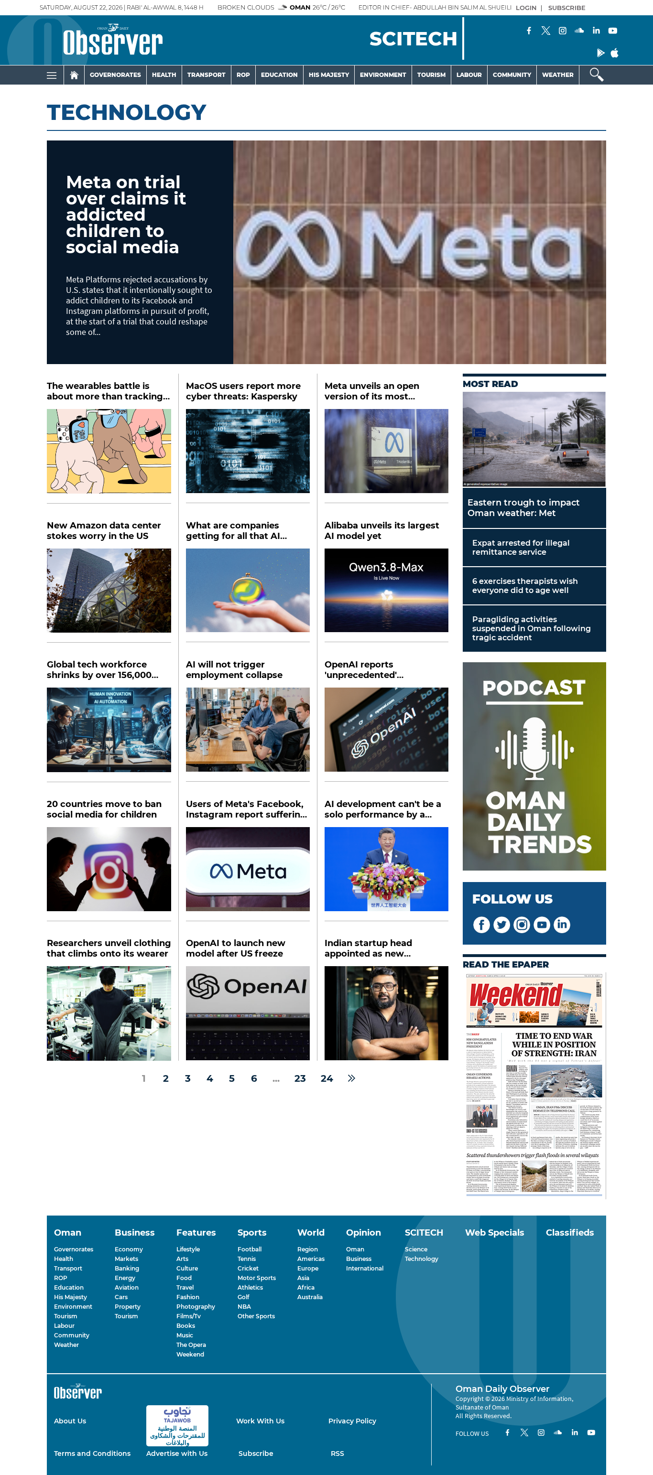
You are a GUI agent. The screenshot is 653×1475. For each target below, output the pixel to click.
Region (307, 1249)
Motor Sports (257, 1277)
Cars (121, 1297)
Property (128, 1306)
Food (184, 1277)
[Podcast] (534, 767)
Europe (307, 1268)
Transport (206, 74)
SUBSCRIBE (567, 7)
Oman (355, 1249)
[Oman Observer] (101, 40)
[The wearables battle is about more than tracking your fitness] (109, 456)
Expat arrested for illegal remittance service (521, 547)
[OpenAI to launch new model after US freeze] (248, 1013)
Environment (383, 74)
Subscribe (256, 1453)
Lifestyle (188, 1249)
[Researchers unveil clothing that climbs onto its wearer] (109, 1013)
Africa (306, 1287)
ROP (60, 1277)
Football (249, 1249)
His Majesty (329, 74)
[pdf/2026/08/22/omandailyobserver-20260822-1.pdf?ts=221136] (534, 1086)
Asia (303, 1277)
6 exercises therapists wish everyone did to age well (525, 586)
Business (358, 1258)
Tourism (431, 74)
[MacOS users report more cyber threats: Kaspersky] (248, 456)
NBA (244, 1306)
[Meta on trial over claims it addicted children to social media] (419, 252)
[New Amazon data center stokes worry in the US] (109, 596)
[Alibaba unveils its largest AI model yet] (386, 596)
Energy (125, 1277)
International (364, 1268)
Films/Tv (188, 1316)
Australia (310, 1297)
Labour (469, 74)
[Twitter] (546, 31)
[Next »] (351, 1078)
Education (279, 74)
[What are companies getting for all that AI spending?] (248, 596)
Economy (129, 1249)
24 (327, 1078)
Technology (421, 1258)
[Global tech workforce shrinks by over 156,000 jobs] (109, 735)
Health (164, 74)
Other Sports (256, 1316)
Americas (311, 1258)
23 (300, 1078)
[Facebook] (529, 31)
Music (184, 1335)
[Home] (74, 75)
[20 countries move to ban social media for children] (109, 874)
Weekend (190, 1354)
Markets (126, 1258)
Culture (187, 1268)
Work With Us (260, 1421)
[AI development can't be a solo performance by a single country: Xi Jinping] (386, 874)
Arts (182, 1258)
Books (185, 1325)
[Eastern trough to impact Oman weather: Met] (534, 440)
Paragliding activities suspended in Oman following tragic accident (531, 628)
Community (512, 74)
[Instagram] (562, 31)
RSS (337, 1453)
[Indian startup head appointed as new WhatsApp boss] (386, 1013)
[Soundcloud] (579, 31)
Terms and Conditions (92, 1453)
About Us (70, 1421)
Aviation (127, 1287)
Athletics (250, 1287)
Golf (243, 1297)
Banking (127, 1268)
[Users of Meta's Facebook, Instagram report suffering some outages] (248, 874)
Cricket (248, 1268)
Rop (243, 74)
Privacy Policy (352, 1421)
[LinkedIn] (596, 31)
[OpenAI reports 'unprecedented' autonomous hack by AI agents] (386, 735)
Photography (195, 1306)
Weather (558, 74)
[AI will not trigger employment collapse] (248, 735)
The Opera (191, 1344)
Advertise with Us (176, 1453)
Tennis (247, 1258)
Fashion (187, 1297)
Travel (185, 1287)
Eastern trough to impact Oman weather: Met (524, 507)
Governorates (115, 74)
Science (416, 1249)
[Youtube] (612, 31)
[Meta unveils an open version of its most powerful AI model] (386, 456)
